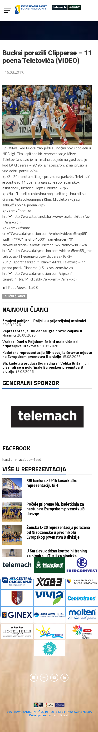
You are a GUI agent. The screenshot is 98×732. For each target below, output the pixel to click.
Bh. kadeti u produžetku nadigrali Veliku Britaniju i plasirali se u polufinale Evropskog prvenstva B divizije (45, 367)
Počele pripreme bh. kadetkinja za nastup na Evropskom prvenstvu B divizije (55, 509)
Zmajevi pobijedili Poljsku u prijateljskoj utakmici (44, 320)
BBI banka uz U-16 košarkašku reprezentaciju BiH (51, 483)
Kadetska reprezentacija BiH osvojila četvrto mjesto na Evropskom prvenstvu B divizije (47, 355)
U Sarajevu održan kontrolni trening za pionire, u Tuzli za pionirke (56, 553)
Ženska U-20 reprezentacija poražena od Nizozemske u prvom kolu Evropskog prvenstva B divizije (58, 532)
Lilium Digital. (60, 715)
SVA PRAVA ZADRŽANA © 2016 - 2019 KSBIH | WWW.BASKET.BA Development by (49, 713)
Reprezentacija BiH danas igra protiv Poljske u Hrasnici (42, 333)
